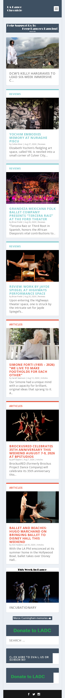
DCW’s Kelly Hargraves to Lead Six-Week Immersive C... (32, 76)
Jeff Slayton (17, 459)
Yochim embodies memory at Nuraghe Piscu (28, 137)
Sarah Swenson (18, 378)
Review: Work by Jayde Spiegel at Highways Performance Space (29, 290)
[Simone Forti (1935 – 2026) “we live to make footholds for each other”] (32, 344)
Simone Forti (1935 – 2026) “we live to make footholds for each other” (32, 369)
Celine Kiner (17, 144)
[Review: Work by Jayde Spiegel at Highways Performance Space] (32, 266)
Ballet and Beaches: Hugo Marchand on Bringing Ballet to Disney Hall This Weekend (28, 535)
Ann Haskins (17, 544)
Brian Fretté (17, 222)
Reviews (41, 144)
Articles (44, 378)
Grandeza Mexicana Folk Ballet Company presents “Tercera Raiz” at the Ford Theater (32, 213)
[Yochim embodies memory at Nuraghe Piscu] (32, 113)
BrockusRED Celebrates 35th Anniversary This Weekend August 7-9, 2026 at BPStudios (32, 451)
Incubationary (22, 607)
